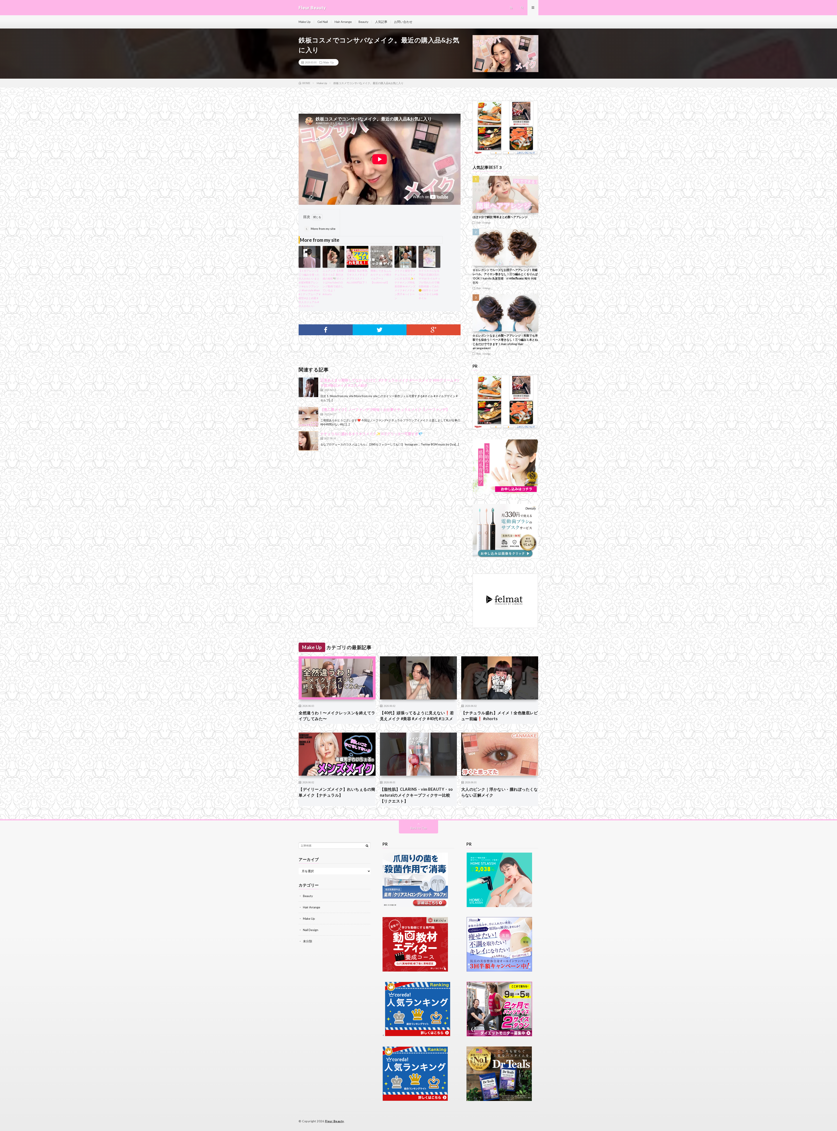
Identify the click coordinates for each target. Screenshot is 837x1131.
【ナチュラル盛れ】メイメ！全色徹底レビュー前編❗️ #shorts (499, 715)
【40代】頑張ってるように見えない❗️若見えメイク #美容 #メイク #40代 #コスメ (417, 715)
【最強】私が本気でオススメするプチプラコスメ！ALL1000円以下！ (357, 276)
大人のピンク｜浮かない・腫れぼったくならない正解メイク (499, 792)
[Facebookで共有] (326, 329)
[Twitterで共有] (380, 329)
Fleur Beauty (334, 1121)
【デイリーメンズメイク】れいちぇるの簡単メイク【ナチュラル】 (337, 792)
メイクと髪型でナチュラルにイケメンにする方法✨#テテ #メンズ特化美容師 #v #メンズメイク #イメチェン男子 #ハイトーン (405, 284)
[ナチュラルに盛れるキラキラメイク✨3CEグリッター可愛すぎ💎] (308, 441)
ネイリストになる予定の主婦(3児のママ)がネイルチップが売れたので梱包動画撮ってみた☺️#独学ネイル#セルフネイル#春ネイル (429, 284)
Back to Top (418, 828)
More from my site (320, 228)
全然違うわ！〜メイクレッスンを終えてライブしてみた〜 (337, 715)
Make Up (305, 22)
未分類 (307, 941)
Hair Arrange (343, 22)
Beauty (363, 22)
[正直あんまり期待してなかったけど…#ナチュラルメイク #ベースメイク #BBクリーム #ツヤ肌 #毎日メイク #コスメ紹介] (308, 387)
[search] (367, 845)
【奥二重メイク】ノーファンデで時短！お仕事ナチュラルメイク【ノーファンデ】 (384, 409)
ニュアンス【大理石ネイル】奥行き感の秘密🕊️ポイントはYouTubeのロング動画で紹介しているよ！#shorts (333, 282)
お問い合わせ (403, 22)
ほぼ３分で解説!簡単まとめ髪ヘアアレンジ (500, 217)
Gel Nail (322, 22)
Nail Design (310, 930)
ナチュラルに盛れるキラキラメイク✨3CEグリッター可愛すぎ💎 (371, 434)
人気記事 (381, 22)
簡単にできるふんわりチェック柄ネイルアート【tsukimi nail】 (381, 276)
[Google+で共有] (434, 329)
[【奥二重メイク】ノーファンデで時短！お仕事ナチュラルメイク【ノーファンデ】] (308, 417)
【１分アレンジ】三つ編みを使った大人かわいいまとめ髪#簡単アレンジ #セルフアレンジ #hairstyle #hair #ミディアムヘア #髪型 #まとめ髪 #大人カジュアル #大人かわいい (309, 288)
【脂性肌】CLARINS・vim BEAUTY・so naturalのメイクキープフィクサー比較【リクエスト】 (416, 795)
